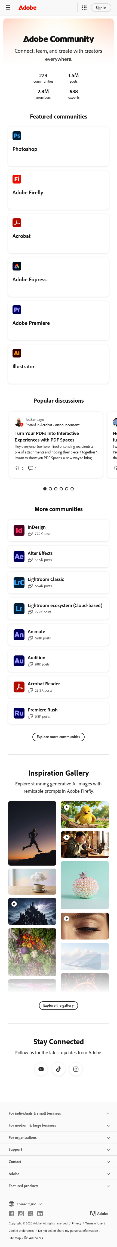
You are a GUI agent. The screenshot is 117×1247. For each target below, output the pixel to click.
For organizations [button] (23, 1137)
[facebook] (11, 1213)
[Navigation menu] (8, 7)
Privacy (76, 1223)
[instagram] (21, 1213)
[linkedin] (40, 1213)
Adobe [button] (14, 1173)
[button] (84, 7)
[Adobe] (27, 7)
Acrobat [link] (46, 424)
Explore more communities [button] (58, 736)
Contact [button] (15, 1161)
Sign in (101, 7)
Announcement (67, 424)
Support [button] (15, 1149)
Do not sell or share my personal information (68, 1231)
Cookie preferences (21, 1231)
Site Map (15, 1238)
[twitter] (30, 1213)
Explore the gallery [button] (58, 1005)
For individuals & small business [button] (35, 1113)
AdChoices (36, 1238)
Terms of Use (94, 1223)
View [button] (45, 859)
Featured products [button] (23, 1185)
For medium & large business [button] (32, 1125)
